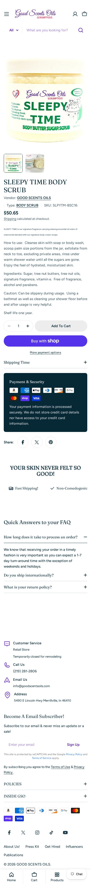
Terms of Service (41, 758)
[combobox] (45, 30)
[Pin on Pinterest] (50, 442)
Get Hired (52, 846)
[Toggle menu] (6, 14)
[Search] (81, 30)
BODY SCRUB (27, 205)
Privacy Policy (74, 754)
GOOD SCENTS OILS (34, 198)
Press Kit (32, 846)
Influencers (74, 846)
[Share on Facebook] (22, 442)
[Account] (75, 14)
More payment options (45, 352)
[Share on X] (36, 442)
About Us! (12, 846)
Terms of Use (60, 767)
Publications (13, 855)
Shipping (10, 219)
